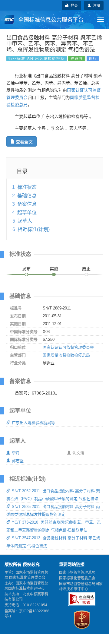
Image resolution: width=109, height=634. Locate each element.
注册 (95, 5)
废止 (86, 268)
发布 (26, 268)
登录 (73, 5)
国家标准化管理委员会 (77, 578)
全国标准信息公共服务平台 (50, 20)
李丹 (16, 453)
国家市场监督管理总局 (77, 572)
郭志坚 (18, 460)
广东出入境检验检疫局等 (33, 422)
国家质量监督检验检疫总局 (66, 355)
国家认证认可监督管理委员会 (68, 347)
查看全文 (24, 141)
